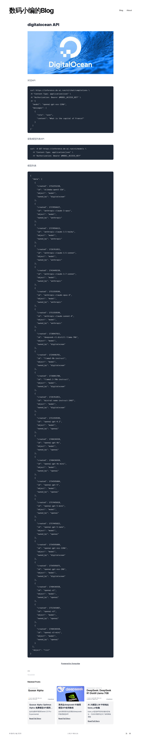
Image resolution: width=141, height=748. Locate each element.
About (129, 10)
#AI (29, 671)
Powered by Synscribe (70, 663)
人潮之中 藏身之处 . (73, 733)
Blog (121, 10)
